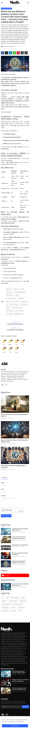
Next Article (14, 328)
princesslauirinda (15, 682)
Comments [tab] (4, 477)
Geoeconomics (24, 301)
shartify (13, 532)
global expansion (13, 601)
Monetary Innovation (11, 298)
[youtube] (2, 714)
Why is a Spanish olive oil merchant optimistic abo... (19, 537)
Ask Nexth (13, 607)
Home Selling (21, 607)
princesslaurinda (15, 597)
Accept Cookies (15, 725)
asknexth (3, 369)
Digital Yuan (9, 289)
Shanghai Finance (19, 314)
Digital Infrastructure (17, 307)
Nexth (7, 301)
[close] (28, 718)
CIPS (7, 304)
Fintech (17, 295)
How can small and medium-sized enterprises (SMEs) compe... (14, 440)
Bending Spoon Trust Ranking (20, 545)
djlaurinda (4, 601)
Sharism (8, 307)
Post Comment (6, 515)
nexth (7, 597)
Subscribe (25, 706)
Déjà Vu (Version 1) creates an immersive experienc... (20, 680)
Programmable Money (20, 292)
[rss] (7, 714)
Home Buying (5, 607)
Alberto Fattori (15, 301)
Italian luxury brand (6, 604)
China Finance (9, 292)
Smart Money (24, 304)
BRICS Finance (9, 310)
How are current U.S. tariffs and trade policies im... (20, 584)
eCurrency (16, 289)
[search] (28, 2)
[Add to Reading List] (26, 52)
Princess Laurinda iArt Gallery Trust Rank (20, 553)
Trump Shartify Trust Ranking (15, 330)
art (2, 597)
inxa (20, 610)
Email (2, 489)
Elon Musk (13, 610)
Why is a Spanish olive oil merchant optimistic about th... (14, 415)
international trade (18, 604)
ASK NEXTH (21, 298)
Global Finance (9, 295)
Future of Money (19, 310)
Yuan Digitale (9, 314)
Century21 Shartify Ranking (15, 324)
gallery (23, 597)
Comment (3, 495)
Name (2, 482)
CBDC (22, 289)
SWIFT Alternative (15, 304)
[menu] (2, 2)
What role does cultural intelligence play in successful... (13, 466)
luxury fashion (23, 601)
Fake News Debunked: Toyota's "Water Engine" (20, 529)
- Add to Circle (11, 46)
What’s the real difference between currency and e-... (19, 561)
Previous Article (16, 322)
